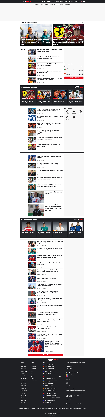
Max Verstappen (24, 378)
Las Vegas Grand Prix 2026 (50, 400)
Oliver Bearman (23, 386)
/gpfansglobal (69, 364)
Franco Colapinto (24, 371)
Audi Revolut (33, 368)
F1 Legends (71, 1)
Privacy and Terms (25, 408)
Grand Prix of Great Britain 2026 (51, 380)
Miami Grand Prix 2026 (49, 371)
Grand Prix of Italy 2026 (49, 386)
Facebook (42, 408)
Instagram (49, 408)
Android (53, 408)
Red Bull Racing (34, 380)
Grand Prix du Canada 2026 (50, 373)
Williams (32, 381)
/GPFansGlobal (70, 369)
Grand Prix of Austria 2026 (50, 378)
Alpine (32, 364)
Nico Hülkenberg (24, 398)
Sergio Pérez (23, 402)
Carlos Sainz (23, 381)
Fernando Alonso (24, 390)
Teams (66, 1)
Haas (57, 4)
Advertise (37, 408)
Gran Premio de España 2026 (50, 388)
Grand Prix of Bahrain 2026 (50, 392)
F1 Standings (49, 1)
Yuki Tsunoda (23, 395)
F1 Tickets (77, 1)
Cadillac (32, 369)
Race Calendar (56, 1)
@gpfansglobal (69, 366)
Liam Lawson (23, 376)
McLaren (51, 4)
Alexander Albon (24, 380)
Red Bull (41, 4)
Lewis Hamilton (23, 364)
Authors (20, 408)
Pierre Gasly (23, 373)
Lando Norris (37, 4)
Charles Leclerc (23, 366)
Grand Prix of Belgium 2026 (50, 381)
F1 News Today (67, 4)
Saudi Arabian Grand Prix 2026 (50, 369)
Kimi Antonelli (23, 383)
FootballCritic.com (79, 402)
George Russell (23, 385)
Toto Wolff (61, 4)
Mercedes (46, 4)
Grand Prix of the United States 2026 (51, 395)
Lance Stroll (23, 392)
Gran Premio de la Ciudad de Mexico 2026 (52, 397)
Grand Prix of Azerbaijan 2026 (50, 390)
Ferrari (32, 371)
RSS (30, 408)
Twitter (45, 408)
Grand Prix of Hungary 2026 (50, 383)
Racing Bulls (33, 378)
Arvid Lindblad (23, 393)
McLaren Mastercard (35, 375)
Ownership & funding (77, 408)
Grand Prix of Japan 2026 (49, 368)
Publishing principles (61, 408)
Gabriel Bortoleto (24, 397)
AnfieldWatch (78, 403)
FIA (54, 4)
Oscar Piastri (23, 369)
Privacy (20, 409)
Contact (33, 408)
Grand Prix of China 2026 (49, 366)
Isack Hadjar (23, 375)
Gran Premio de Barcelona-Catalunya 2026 (53, 376)
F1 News (43, 1)
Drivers (61, 1)
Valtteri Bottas (23, 400)
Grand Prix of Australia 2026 (50, 364)
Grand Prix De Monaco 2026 (50, 375)
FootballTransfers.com (70, 402)
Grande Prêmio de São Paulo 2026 (51, 398)
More (45, 354)
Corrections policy (69, 408)
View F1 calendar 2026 (74, 77)
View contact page (69, 396)
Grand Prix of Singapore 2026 (50, 393)
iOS (56, 408)
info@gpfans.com (69, 386)
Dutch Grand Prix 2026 (49, 385)
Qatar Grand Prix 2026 (49, 402)
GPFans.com (68, 403)
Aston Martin (33, 366)
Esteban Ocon (23, 388)
